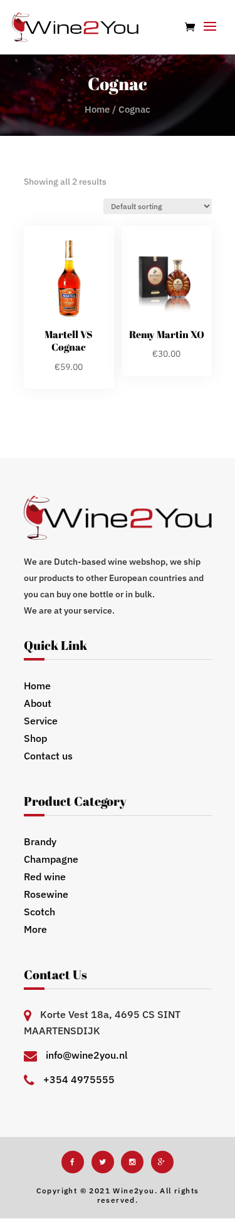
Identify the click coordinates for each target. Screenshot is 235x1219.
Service (41, 720)
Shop (35, 738)
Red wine (45, 876)
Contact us (48, 755)
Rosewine (46, 894)
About (37, 703)
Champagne (51, 859)
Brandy (40, 841)
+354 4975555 (79, 1079)
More (35, 929)
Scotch (39, 911)
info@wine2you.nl (87, 1055)
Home (97, 109)
